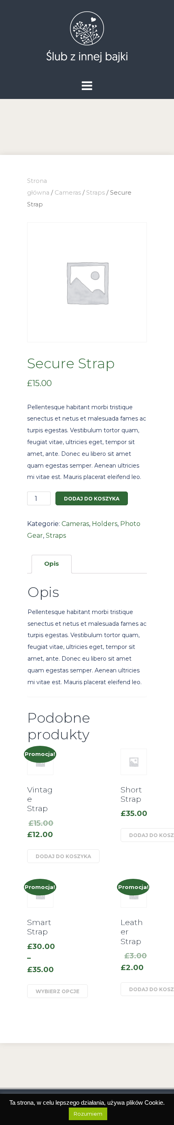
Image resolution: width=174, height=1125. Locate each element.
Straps (95, 192)
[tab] (52, 564)
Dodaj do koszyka (91, 499)
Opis (51, 563)
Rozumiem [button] (88, 1113)
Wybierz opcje (57, 991)
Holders (104, 524)
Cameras (68, 192)
